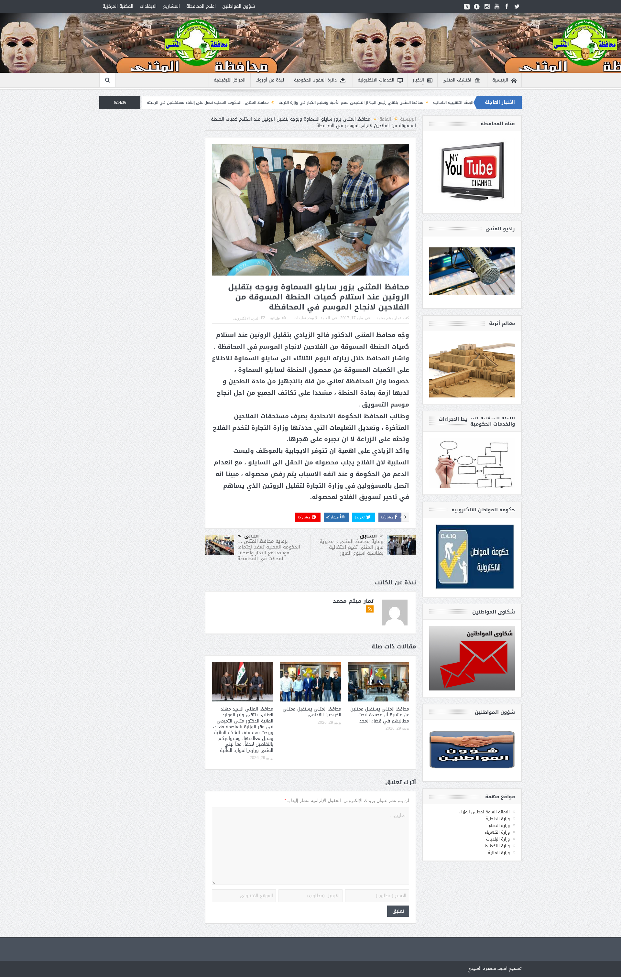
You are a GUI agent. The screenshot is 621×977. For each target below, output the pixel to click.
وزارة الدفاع (499, 825)
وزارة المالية (499, 853)
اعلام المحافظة (201, 6)
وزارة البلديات (498, 839)
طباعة (275, 318)
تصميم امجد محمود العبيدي (494, 968)
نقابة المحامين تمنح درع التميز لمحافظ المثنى (147, 102)
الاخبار (418, 80)
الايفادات (148, 6)
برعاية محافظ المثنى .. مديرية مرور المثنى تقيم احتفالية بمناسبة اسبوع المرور (352, 547)
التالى (251, 536)
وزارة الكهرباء (497, 832)
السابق (368, 536)
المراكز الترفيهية (229, 80)
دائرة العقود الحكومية (315, 80)
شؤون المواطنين (238, 6)
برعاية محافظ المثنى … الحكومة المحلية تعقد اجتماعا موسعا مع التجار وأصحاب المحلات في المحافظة (268, 550)
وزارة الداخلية (497, 819)
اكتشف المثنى (456, 80)
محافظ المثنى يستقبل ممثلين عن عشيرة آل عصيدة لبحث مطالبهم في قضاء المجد (379, 715)
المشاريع (171, 6)
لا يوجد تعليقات (305, 318)
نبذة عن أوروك (270, 80)
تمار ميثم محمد (388, 318)
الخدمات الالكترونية (376, 80)
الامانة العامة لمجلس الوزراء (484, 812)
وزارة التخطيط (497, 846)
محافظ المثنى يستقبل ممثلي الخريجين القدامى (312, 712)
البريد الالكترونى (246, 318)
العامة (325, 318)
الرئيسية (500, 80)
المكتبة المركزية (118, 6)
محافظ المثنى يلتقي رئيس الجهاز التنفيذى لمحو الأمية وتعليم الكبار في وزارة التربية (413, 102)
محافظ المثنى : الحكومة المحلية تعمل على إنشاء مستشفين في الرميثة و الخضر (263, 102)
